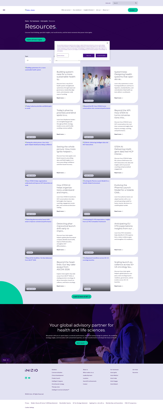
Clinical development (57, 375)
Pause (7, 360)
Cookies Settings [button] (29, 407)
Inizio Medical (114, 375)
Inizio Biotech (114, 384)
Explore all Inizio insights (34, 40)
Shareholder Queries (65, 403)
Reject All (89, 55)
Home (27, 21)
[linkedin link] (26, 378)
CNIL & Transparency (130, 403)
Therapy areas (56, 387)
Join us (98, 10)
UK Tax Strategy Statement (80, 403)
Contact (132, 10)
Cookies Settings (60, 55)
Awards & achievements (89, 381)
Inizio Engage (114, 381)
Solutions (54, 369)
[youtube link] (29, 378)
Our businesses (34, 21)
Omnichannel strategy (58, 384)
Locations (85, 378)
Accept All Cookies (101, 55)
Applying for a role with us (96, 403)
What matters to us (88, 372)
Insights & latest (88, 10)
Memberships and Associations (114, 403)
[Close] (107, 43)
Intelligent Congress (57, 381)
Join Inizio (135, 369)
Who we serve (65, 10)
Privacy (27, 403)
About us (105, 10)
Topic (26, 56)
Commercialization (57, 372)
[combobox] (38, 60)
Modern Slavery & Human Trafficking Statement (44, 403)
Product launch (56, 378)
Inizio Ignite (44, 21)
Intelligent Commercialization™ (60, 390)
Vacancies (135, 372)
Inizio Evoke (113, 378)
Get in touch (81, 343)
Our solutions (77, 10)
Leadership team (87, 375)
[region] (82, 50)
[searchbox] (35, 60)
